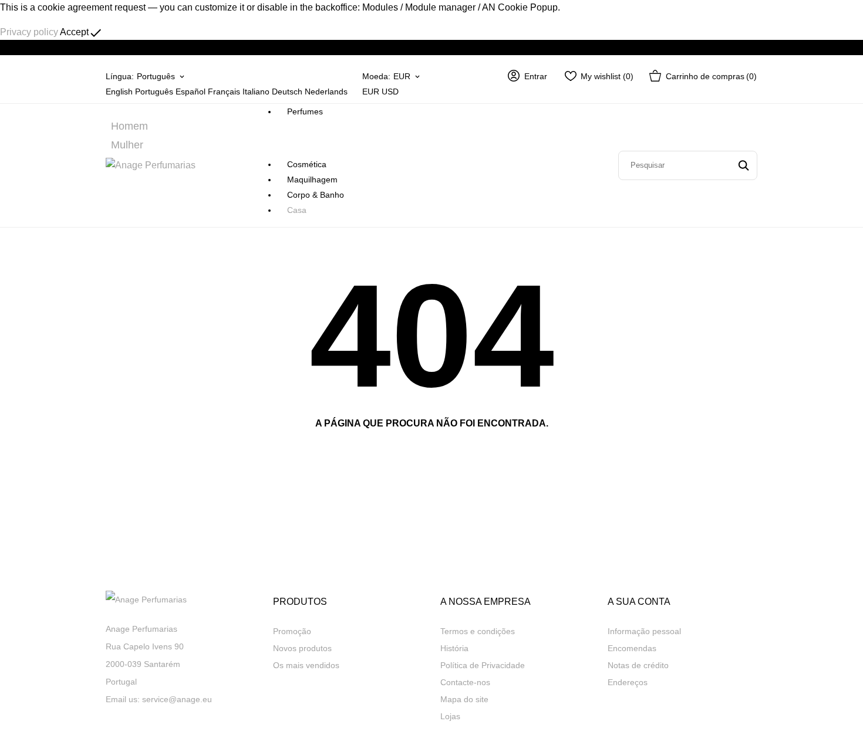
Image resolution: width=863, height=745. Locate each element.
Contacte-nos (465, 682)
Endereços (628, 682)
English (119, 91)
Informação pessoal (644, 631)
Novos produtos (302, 648)
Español (190, 91)
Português (154, 91)
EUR (370, 91)
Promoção (292, 631)
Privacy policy (29, 32)
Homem (129, 126)
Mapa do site (464, 699)
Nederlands (326, 91)
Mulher (127, 145)
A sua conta (639, 602)
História (454, 648)
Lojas (450, 716)
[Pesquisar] (743, 165)
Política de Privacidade (482, 665)
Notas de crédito (638, 665)
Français (224, 91)
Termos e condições (477, 631)
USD (390, 91)
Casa (296, 210)
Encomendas (632, 648)
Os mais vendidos (306, 665)
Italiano (255, 91)
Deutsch (287, 91)
